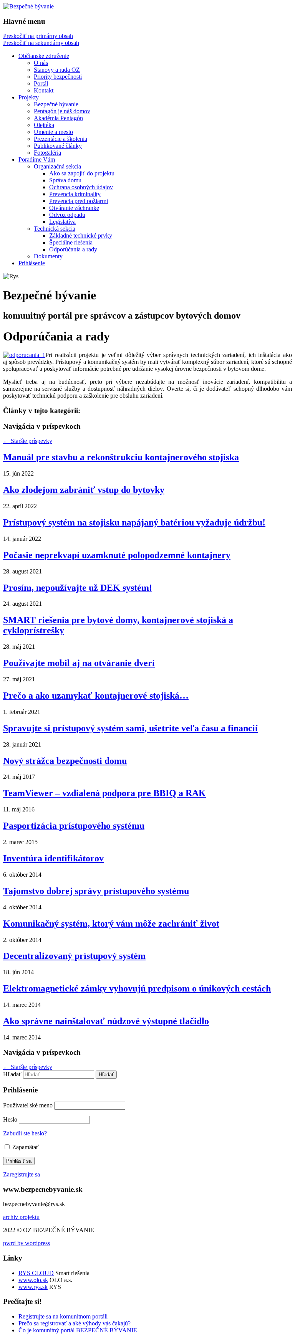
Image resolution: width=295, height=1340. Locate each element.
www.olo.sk (33, 1280)
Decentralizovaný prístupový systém (74, 956)
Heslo (10, 1119)
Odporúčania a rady (73, 249)
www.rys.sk (33, 1287)
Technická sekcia (54, 228)
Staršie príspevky (27, 441)
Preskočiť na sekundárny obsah (41, 43)
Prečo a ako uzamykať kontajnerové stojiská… (96, 696)
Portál (41, 83)
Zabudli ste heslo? (25, 1133)
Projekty (28, 97)
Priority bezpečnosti (58, 76)
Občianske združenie (43, 56)
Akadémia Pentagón (58, 118)
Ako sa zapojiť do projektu (81, 173)
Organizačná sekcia (57, 166)
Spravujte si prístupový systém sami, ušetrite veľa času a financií (130, 728)
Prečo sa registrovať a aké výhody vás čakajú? (74, 1323)
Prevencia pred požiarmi (78, 201)
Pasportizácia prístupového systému (73, 826)
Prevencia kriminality (75, 194)
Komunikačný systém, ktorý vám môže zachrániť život (111, 924)
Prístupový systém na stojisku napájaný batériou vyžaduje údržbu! (134, 522)
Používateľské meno (28, 1105)
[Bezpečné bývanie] (28, 6)
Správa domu (65, 180)
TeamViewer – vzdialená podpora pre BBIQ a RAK (104, 793)
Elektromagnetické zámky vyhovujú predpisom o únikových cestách (137, 988)
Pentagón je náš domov (62, 111)
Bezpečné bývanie (56, 104)
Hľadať (12, 1074)
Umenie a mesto (53, 132)
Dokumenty (48, 256)
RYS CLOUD (36, 1273)
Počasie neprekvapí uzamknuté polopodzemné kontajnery (116, 555)
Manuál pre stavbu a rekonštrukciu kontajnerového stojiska (121, 457)
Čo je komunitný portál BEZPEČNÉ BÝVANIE (77, 1330)
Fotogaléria (47, 152)
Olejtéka (44, 125)
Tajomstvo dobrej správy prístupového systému (96, 891)
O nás (41, 62)
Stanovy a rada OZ (57, 69)
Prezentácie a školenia (60, 138)
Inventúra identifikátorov (53, 858)
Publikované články (58, 145)
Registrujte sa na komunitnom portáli (63, 1316)
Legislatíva (62, 221)
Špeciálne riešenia (71, 242)
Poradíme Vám (36, 159)
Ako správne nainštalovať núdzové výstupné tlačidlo (106, 1021)
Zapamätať (25, 1147)
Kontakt (43, 90)
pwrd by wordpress (26, 1243)
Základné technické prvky (80, 235)
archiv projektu (21, 1217)
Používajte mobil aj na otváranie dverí (79, 663)
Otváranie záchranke (74, 208)
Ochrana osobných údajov (81, 187)
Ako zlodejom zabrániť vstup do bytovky (83, 490)
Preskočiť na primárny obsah (38, 36)
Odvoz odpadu (67, 214)
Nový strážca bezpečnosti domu (65, 761)
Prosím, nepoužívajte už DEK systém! (77, 588)
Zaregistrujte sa (21, 1174)
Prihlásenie (31, 263)
